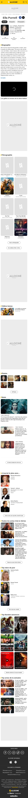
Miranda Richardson (15, 475)
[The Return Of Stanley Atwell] (20, 165)
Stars (6, 14)
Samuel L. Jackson (15, 488)
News (4, 397)
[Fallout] (7, 186)
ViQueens (7, 236)
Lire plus (3, 77)
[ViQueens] (7, 227)
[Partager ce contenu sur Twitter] (23, 17)
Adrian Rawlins (14, 501)
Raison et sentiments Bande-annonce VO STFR (7, 632)
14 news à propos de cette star (14, 462)
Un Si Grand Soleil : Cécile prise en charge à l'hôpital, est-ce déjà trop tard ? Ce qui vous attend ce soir (21, 526)
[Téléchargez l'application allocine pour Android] (16, 762)
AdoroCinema (19, 772)
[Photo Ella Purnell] (4, 378)
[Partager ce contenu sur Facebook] (20, 17)
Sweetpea (20, 236)
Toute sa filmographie (14, 242)
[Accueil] (12, 2)
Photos (4, 373)
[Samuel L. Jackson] (5, 493)
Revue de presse (18, 782)
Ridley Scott (13, 594)
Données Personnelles (8, 782)
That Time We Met (21, 216)
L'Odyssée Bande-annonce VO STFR (21, 667)
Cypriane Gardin (15, 570)
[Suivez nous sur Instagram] (14, 752)
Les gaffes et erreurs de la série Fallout (20, 309)
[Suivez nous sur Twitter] (10, 752)
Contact (3, 779)
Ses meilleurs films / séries (14, 247)
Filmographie (7, 155)
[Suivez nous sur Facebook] (5, 752)
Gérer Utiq (19, 784)
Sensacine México (12, 774)
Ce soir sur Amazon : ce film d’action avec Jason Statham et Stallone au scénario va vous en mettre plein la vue (21, 709)
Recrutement (18, 779)
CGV (6, 781)
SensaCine (19, 770)
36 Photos (14, 391)
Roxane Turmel (14, 582)
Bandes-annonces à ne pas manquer (14, 672)
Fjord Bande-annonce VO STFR (21, 649)
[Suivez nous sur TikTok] (18, 752)
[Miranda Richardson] (5, 481)
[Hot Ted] (7, 206)
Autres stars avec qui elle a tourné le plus (14, 515)
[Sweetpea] (20, 227)
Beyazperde (6, 772)
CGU (2, 781)
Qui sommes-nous (10, 779)
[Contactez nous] (23, 752)
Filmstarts (5, 770)
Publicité (24, 779)
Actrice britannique (16, 14)
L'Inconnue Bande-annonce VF (7, 667)
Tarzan (12, 492)
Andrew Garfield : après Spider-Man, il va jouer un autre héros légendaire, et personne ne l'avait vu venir (21, 701)
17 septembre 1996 (20, 30)
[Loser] (20, 186)
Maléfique (13, 478)
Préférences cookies (22, 781)
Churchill (12, 477)
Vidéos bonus (7, 306)
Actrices (10, 14)
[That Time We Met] (20, 206)
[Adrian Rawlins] (5, 506)
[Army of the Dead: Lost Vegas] (7, 165)
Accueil (3, 14)
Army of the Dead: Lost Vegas (7, 174)
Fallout (7, 195)
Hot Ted (7, 216)
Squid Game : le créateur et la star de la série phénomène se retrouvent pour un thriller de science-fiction (21, 534)
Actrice (15, 25)
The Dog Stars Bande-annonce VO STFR (21, 632)
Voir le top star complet (14, 609)
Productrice (18, 27)
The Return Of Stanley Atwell (20, 174)
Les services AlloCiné (10, 784)
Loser (20, 195)
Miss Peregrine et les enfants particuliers (17, 490)
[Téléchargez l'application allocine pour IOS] (11, 762)
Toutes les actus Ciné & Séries (14, 562)
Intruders (12, 504)
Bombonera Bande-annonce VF (7, 649)
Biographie (6, 45)
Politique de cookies (12, 781)
